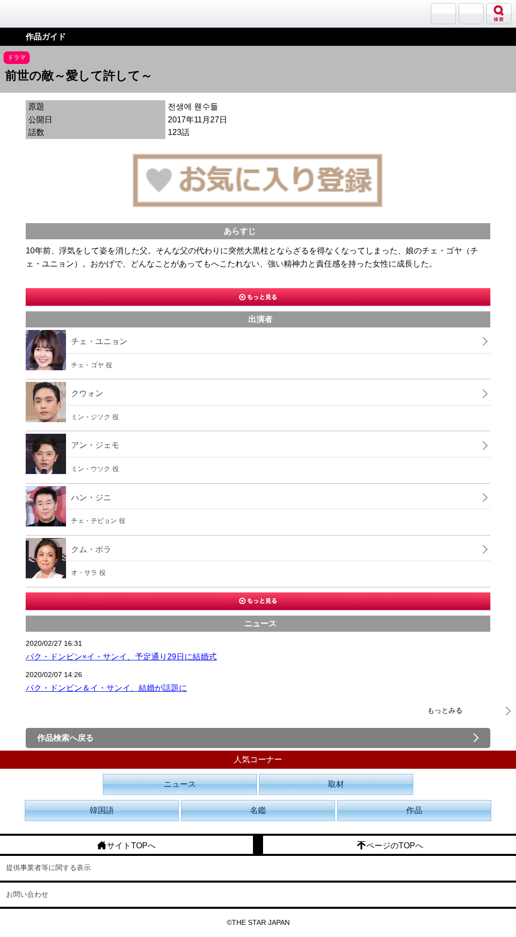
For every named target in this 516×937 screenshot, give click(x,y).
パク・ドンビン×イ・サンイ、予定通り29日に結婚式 (121, 656)
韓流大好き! (33, 13)
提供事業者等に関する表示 (48, 867)
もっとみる (445, 710)
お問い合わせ (27, 894)
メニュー (471, 14)
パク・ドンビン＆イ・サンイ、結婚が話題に (106, 688)
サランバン (443, 14)
